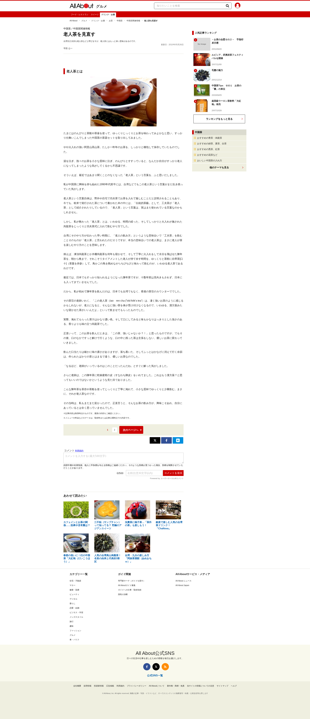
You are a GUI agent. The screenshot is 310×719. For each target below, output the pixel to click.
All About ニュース (183, 581)
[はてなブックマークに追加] (178, 440)
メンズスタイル (76, 617)
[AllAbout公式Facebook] (146, 666)
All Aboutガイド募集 (126, 585)
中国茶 (120, 21)
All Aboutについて (156, 686)
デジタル (73, 599)
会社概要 (77, 686)
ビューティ (74, 594)
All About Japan (182, 585)
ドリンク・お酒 (108, 14)
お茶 (111, 21)
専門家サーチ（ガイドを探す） (131, 581)
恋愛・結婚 (74, 608)
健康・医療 (74, 590)
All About (73, 21)
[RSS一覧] (165, 666)
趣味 (71, 626)
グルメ (101, 6)
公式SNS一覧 (155, 675)
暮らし (72, 603)
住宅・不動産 (75, 581)
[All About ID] (237, 6)
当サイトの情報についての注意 (200, 686)
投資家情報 (99, 686)
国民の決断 (123, 594)
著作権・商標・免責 (175, 686)
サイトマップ (222, 686)
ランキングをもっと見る (219, 118)
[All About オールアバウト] (81, 6)
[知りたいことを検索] (227, 6)
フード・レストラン (79, 14)
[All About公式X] (156, 666)
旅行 (71, 621)
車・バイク (74, 640)
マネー (72, 585)
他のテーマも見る (219, 167)
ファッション (75, 630)
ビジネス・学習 (76, 612)
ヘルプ (234, 686)
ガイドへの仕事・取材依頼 (129, 590)
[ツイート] (155, 440)
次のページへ (130, 430)
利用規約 (120, 686)
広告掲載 (110, 686)
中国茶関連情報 (133, 21)
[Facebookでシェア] (166, 440)
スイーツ (95, 14)
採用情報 (87, 686)
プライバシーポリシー (136, 686)
